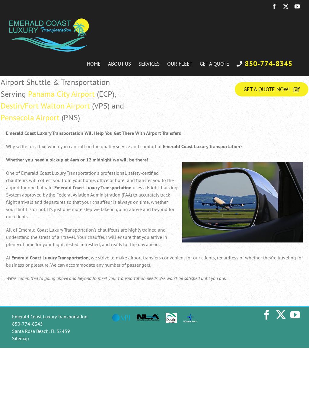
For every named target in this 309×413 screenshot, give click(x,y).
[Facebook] (267, 315)
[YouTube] (295, 315)
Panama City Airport (61, 94)
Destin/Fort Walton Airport (45, 106)
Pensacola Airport (30, 117)
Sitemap (20, 338)
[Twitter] (281, 315)
